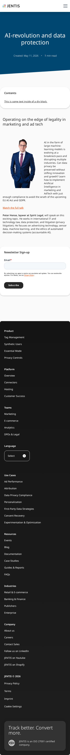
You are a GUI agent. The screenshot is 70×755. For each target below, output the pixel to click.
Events (8, 540)
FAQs (7, 574)
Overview (9, 375)
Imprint (8, 698)
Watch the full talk (13, 207)
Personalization (13, 502)
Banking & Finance (14, 599)
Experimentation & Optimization (22, 522)
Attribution (10, 488)
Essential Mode (13, 350)
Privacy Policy (11, 683)
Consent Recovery (14, 515)
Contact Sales (12, 644)
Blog (6, 547)
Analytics (9, 427)
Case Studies (11, 560)
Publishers (10, 605)
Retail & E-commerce (16, 592)
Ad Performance (13, 481)
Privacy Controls (13, 357)
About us (9, 630)
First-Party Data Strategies (19, 508)
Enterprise (10, 612)
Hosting (8, 389)
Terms (7, 691)
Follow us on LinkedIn (16, 651)
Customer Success (14, 396)
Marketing (10, 413)
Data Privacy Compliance (18, 495)
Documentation (13, 554)
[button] (64, 6)
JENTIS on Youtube (14, 657)
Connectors (10, 382)
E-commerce (11, 420)
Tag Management (14, 337)
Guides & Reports (14, 567)
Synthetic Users (13, 344)
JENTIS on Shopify (14, 664)
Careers (8, 637)
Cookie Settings (13, 706)
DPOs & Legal (12, 434)
